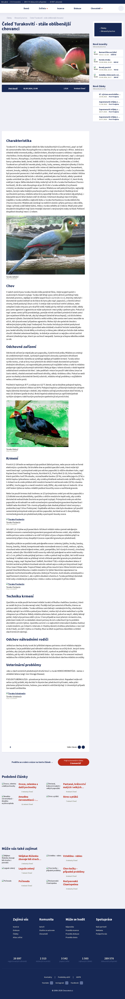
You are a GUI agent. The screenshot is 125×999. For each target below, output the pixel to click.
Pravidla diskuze (72, 934)
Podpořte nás (101, 934)
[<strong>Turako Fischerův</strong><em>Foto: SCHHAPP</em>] (15, 519)
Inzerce (60, 8)
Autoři (41, 927)
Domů (26, 8)
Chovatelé (95, 8)
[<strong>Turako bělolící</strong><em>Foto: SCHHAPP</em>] (45, 273)
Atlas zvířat (17, 937)
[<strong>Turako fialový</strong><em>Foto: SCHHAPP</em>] (37, 446)
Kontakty (48, 977)
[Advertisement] (45, 111)
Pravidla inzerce (72, 930)
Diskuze (77, 8)
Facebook (75, 983)
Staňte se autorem (47, 930)
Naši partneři (101, 927)
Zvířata (42, 8)
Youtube (45, 983)
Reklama (99, 930)
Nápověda (70, 927)
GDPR (78, 977)
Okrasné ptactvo (20, 18)
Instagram (60, 983)
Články (9, 18)
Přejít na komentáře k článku (73, 762)
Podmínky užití (64, 977)
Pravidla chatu (71, 937)
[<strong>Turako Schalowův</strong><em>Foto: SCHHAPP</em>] (16, 693)
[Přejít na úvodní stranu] (3, 18)
